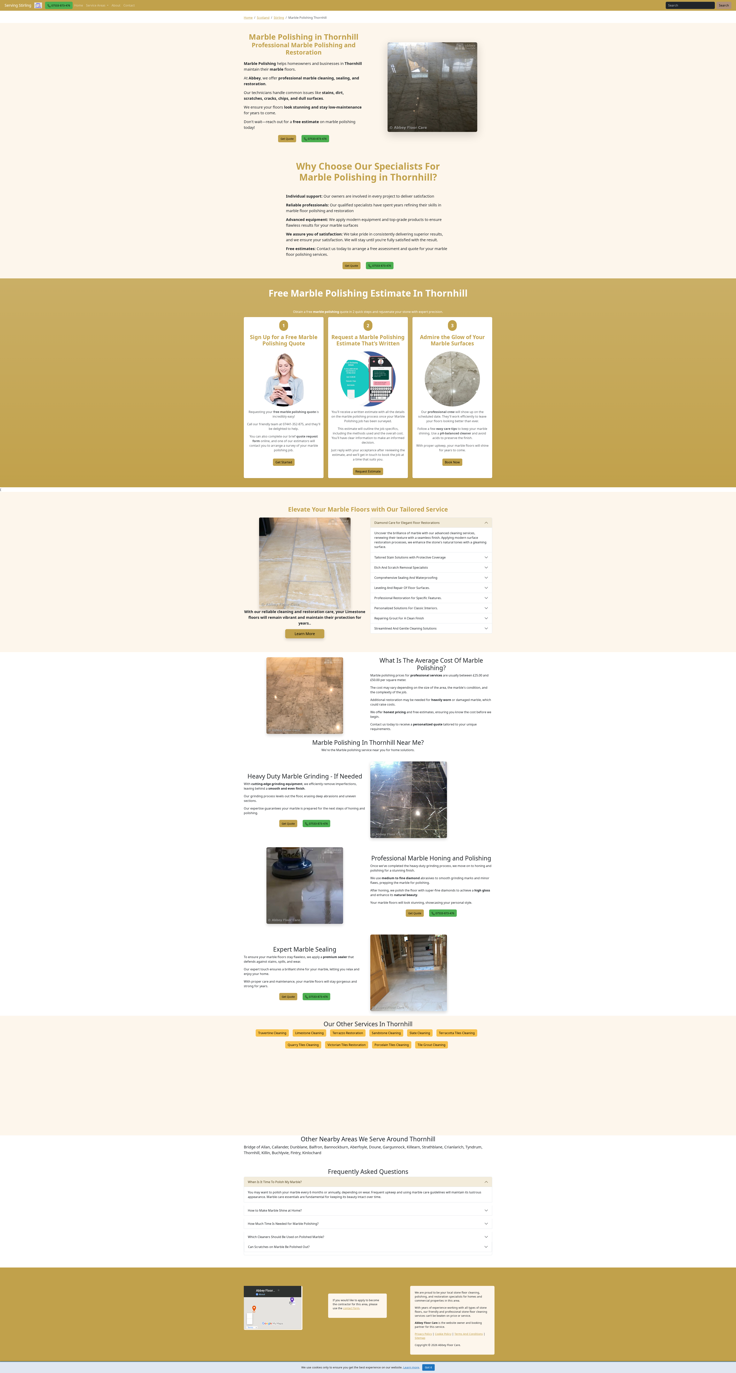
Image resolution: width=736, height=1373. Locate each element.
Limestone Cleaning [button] (309, 1033)
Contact (129, 5)
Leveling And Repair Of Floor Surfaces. (402, 588)
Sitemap (420, 1338)
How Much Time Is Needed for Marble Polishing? (283, 1224)
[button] (59, 5)
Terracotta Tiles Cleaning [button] (457, 1033)
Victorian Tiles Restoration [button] (347, 1045)
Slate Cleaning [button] (420, 1033)
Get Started (283, 462)
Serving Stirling (18, 5)
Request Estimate (368, 471)
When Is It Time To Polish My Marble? (275, 1182)
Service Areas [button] (96, 5)
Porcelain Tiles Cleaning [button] (392, 1045)
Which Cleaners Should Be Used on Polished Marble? (286, 1237)
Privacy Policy (423, 1334)
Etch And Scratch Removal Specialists (401, 567)
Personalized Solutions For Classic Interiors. (406, 608)
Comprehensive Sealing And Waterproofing (405, 578)
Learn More (305, 633)
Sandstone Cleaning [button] (386, 1033)
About (116, 5)
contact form (351, 1308)
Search (724, 5)
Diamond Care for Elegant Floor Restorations (407, 523)
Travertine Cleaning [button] (272, 1033)
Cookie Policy (443, 1334)
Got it (428, 1367)
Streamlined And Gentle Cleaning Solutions (405, 628)
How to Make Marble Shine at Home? (275, 1210)
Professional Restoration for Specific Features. (408, 598)
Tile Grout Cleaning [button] (431, 1045)
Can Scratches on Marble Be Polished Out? (279, 1247)
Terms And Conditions (468, 1334)
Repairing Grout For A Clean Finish (399, 618)
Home (78, 5)
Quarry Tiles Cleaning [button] (303, 1045)
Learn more (411, 1367)
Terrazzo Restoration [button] (348, 1033)
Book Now (452, 462)
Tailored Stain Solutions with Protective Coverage (410, 557)
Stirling (279, 18)
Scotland (263, 18)
